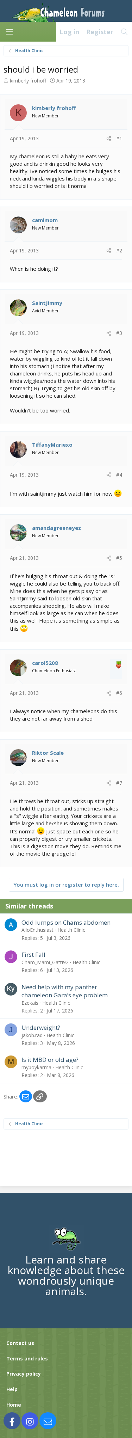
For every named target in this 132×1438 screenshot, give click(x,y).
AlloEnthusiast (37, 929)
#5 (119, 558)
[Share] (109, 138)
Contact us (20, 1343)
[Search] (124, 32)
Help (12, 1389)
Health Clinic (71, 929)
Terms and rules (27, 1358)
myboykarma (36, 1067)
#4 (119, 474)
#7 (119, 782)
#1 (119, 138)
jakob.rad (32, 1035)
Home (13, 1404)
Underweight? (40, 1027)
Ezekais (29, 1002)
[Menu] (9, 31)
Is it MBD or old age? (49, 1059)
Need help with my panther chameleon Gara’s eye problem (64, 991)
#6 (119, 693)
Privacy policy (23, 1373)
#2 (119, 250)
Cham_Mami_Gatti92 (45, 962)
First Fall (33, 954)
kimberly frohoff (28, 80)
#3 (119, 333)
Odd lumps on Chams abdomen (66, 922)
